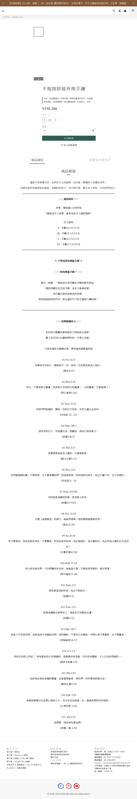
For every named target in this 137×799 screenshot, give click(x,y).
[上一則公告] (3, 3)
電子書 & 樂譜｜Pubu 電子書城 (20, 758)
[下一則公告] (133, 3)
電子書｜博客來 (13, 751)
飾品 (21, 17)
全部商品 (6, 17)
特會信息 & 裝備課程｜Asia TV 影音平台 (24, 764)
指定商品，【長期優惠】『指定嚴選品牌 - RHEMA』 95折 (67, 101)
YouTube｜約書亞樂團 (16, 768)
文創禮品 (14, 17)
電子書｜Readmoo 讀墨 (17, 755)
